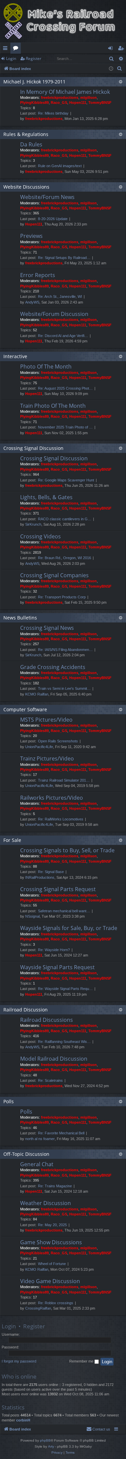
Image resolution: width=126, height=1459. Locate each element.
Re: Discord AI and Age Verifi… (63, 336)
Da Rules (31, 144)
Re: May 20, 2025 (52, 1225)
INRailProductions (39, 877)
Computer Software (25, 709)
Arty (51, 1446)
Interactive (15, 356)
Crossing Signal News (47, 628)
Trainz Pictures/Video (47, 758)
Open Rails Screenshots (58, 741)
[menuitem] (120, 68)
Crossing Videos (40, 536)
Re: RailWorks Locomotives (60, 819)
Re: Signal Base (51, 872)
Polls (8, 1101)
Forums (17, 49)
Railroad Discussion (25, 1009)
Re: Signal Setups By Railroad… (64, 258)
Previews (31, 236)
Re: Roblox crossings (55, 1303)
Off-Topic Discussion (26, 1154)
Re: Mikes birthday (53, 113)
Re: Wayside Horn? (54, 950)
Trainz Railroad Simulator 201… (64, 780)
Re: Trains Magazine (55, 1186)
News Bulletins (20, 617)
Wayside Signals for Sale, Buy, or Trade (68, 928)
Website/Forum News (47, 197)
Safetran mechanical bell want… (64, 911)
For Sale (12, 840)
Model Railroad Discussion (53, 1058)
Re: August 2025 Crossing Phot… (65, 388)
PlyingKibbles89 (34, 103)
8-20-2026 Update (53, 219)
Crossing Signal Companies (54, 575)
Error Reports (37, 275)
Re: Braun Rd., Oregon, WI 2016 (64, 558)
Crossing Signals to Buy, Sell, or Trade (67, 850)
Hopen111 (77, 103)
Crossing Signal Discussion (33, 448)
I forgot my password (19, 1361)
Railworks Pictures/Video (51, 797)
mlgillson (88, 97)
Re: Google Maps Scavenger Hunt (66, 480)
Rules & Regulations (25, 134)
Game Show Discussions (51, 1242)
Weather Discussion (45, 1203)
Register (33, 58)
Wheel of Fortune (52, 1264)
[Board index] (63, 21)
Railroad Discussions (46, 1019)
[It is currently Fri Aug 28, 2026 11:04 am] (111, 69)
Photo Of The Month (46, 366)
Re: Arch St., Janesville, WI (60, 296)
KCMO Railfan (36, 694)
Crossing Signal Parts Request (58, 889)
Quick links (6, 49)
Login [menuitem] (112, 49)
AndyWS (32, 302)
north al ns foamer (40, 1139)
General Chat (36, 1164)
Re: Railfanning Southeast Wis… (64, 1042)
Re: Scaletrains (50, 1080)
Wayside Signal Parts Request (57, 967)
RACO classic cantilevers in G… (64, 519)
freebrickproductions (59, 97)
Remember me (81, 1361)
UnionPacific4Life (39, 747)
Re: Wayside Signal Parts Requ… (65, 989)
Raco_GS (59, 103)
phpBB (45, 1440)
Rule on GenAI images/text (60, 166)
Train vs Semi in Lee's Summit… (64, 688)
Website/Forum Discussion (54, 314)
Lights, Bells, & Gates (46, 497)
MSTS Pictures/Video (46, 719)
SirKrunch (33, 524)
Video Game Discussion (50, 1281)
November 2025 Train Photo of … (65, 427)
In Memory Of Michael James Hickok (65, 91)
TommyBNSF (100, 103)
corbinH (23, 1420)
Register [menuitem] (122, 49)
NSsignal (32, 916)
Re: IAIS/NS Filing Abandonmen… (65, 650)
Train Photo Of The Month (53, 405)
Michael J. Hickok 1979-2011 (34, 81)
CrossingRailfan (38, 1308)
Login (11, 58)
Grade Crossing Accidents (52, 667)
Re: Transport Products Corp (62, 597)
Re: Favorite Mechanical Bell (61, 1133)
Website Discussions (26, 187)
